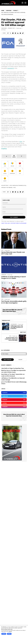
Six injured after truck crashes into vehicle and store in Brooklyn (11, 339)
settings (10, 631)
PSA (15, 187)
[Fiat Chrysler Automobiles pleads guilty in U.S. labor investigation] (14, 289)
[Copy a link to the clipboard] (23, 33)
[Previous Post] (5, 326)
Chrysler (3, 274)
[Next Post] (22, 338)
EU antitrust (5, 185)
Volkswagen (13, 324)
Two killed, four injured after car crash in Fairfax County (13, 371)
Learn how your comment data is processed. (14, 223)
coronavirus (10, 68)
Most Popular (7, 359)
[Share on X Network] (10, 33)
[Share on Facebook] (8, 33)
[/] (22, 2)
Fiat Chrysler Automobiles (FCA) (18, 185)
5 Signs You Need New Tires (16, 368)
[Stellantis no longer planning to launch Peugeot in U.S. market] (14, 264)
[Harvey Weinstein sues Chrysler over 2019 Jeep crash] (14, 240)
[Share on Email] (20, 33)
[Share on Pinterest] (15, 33)
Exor (21, 141)
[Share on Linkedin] (18, 33)
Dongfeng (4, 148)
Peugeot (15, 10)
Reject (9, 633)
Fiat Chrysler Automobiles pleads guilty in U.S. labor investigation (13, 302)
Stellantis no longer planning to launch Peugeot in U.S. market (13, 277)
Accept (4, 633)
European (8, 10)
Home (2, 10)
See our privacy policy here (6, 629)
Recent (20, 359)
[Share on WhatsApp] (13, 33)
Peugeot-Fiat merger (7, 187)
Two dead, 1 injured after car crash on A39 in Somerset (13, 375)
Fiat (14, 28)
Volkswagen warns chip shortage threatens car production (16, 327)
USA (10, 336)
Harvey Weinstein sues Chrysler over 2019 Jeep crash (13, 253)
